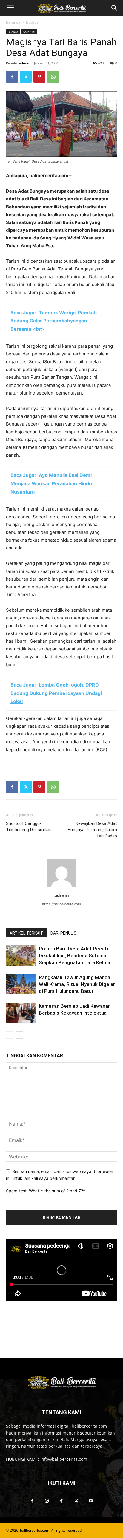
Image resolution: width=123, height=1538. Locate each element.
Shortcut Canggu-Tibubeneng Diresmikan (29, 826)
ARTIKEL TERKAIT (26, 933)
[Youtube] (91, 1501)
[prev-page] (9, 1035)
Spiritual (29, 32)
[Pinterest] (39, 77)
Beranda (13, 22)
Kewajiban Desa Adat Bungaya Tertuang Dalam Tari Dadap (92, 830)
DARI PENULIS (63, 933)
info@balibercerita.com (63, 1459)
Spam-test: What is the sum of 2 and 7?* (45, 1190)
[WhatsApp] (53, 77)
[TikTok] (61, 1501)
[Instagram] (47, 1501)
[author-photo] (61, 887)
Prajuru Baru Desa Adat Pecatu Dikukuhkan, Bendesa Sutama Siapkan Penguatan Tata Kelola (74, 955)
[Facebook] (12, 77)
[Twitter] (26, 77)
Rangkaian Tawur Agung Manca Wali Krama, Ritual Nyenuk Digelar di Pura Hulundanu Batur (77, 984)
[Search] (114, 8)
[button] (10, 8)
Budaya (32, 22)
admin (24, 63)
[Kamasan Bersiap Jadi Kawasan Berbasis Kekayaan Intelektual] (21, 1013)
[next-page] (19, 1035)
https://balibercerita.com (61, 904)
